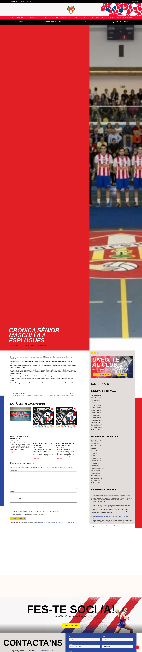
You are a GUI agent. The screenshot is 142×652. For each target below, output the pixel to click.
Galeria (83, 17)
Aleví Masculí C (95, 473)
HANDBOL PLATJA (48, 17)
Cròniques (41, 345)
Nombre (13, 491)
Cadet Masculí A (96, 456)
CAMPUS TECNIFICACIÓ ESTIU (63, 17)
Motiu (102, 644)
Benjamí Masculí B (96, 478)
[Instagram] (98, 353)
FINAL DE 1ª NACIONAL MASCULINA (20, 438)
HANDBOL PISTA (34, 17)
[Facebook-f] (92, 353)
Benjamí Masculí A (96, 475)
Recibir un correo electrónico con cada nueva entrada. (29, 514)
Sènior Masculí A (96, 441)
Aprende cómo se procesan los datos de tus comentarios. (56, 522)
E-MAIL (103, 636)
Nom (70, 636)
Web (11, 505)
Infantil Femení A (96, 415)
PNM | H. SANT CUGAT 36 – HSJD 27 (43, 444)
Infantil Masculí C (96, 465)
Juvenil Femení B (96, 407)
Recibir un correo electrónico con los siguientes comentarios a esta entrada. (35, 511)
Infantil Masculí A (96, 460)
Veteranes (94, 403)
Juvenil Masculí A (96, 451)
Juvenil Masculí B (96, 453)
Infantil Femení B (96, 417)
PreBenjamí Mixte (96, 430)
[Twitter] (95, 353)
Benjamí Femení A (96, 425)
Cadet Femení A (96, 410)
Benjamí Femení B (96, 427)
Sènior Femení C (96, 400)
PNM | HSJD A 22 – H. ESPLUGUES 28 (65, 444)
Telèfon (71, 644)
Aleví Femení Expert (97, 420)
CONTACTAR (110, 17)
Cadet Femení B (96, 412)
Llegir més (13, 452)
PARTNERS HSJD (94, 17)
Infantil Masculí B (96, 463)
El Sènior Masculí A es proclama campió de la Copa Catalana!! (110, 495)
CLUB (11, 17)
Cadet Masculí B (96, 458)
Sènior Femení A (96, 395)
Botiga (103, 17)
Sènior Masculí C (96, 446)
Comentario (14, 470)
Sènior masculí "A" (49, 345)
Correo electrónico (16, 498)
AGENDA (76, 17)
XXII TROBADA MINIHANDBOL (124, 17)
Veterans (93, 448)
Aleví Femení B (95, 422)
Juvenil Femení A (96, 405)
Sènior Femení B (96, 398)
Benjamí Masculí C (96, 480)
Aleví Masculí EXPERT (98, 468)
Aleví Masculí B (95, 470)
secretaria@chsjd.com (47, 650)
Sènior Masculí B (96, 443)
